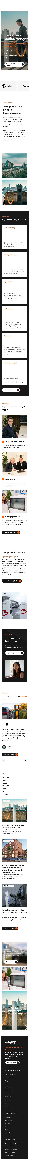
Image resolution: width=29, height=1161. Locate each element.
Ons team (7, 1126)
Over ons (7, 1123)
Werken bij (8, 1129)
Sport (6, 1084)
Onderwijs (8, 1087)
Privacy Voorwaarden (10, 1152)
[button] (3, 760)
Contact (7, 1133)
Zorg (6, 1081)
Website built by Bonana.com (12, 1155)
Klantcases (8, 1100)
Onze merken (8, 1120)
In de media (8, 1107)
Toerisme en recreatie (11, 1078)
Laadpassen (8, 1117)
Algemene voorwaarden (11, 1149)
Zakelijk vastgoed (10, 1074)
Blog (6, 1104)
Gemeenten (8, 1090)
